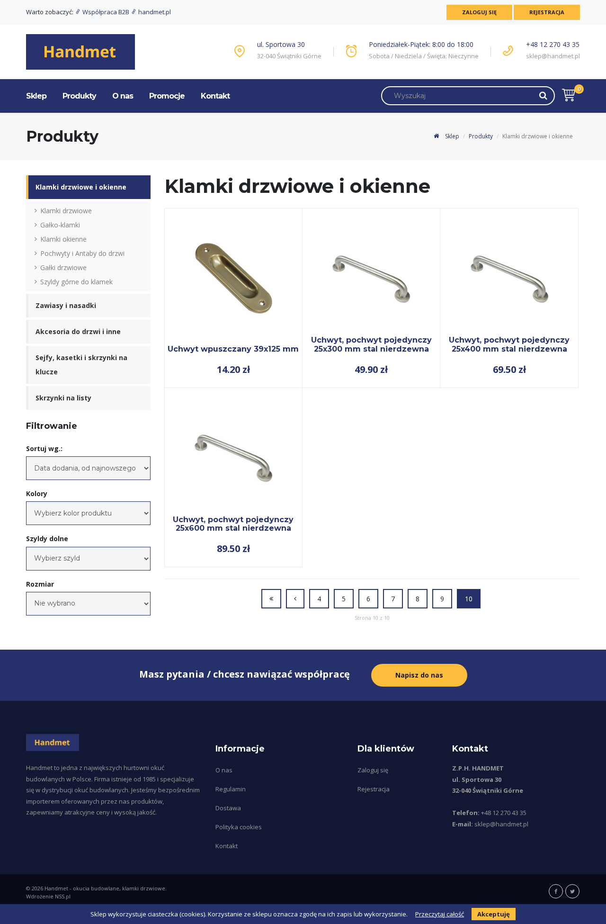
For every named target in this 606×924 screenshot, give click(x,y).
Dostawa (228, 808)
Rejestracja (546, 12)
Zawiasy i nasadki (66, 305)
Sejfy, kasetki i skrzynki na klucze (81, 364)
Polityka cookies (238, 827)
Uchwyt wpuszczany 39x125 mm (233, 348)
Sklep (36, 95)
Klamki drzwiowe (66, 210)
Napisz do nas (419, 674)
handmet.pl (154, 12)
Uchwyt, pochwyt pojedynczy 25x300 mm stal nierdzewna (371, 344)
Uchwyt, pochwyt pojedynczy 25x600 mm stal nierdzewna (233, 524)
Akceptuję (493, 914)
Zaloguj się (479, 12)
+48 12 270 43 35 (552, 44)
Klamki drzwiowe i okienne (81, 186)
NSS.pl (63, 896)
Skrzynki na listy (63, 397)
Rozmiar (40, 584)
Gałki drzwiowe (63, 267)
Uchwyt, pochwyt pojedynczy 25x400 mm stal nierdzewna (509, 344)
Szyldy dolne (47, 538)
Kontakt (215, 95)
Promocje (167, 95)
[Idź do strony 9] (295, 598)
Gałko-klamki (60, 224)
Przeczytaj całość (439, 914)
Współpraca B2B (106, 12)
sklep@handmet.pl (553, 56)
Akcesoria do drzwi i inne (78, 331)
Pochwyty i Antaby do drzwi (82, 253)
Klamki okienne (63, 239)
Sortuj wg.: (44, 448)
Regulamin (230, 789)
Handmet (56, 888)
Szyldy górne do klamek (76, 281)
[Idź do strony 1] (271, 598)
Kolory (36, 493)
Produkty (79, 95)
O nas (122, 95)
